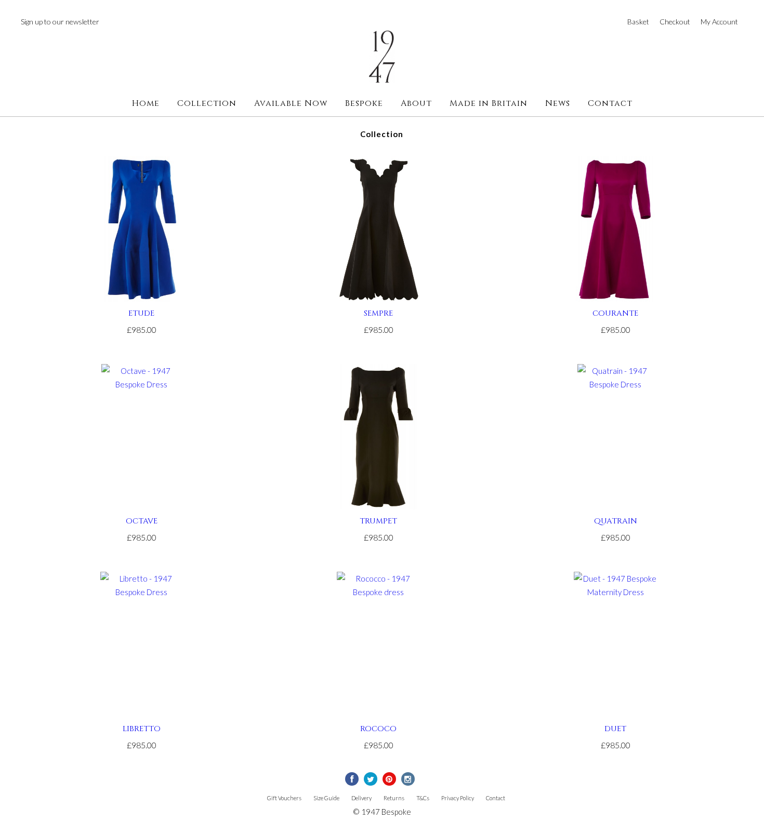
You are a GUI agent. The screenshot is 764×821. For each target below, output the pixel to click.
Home (146, 103)
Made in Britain (489, 103)
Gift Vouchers (284, 798)
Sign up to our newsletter (60, 21)
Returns (394, 798)
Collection (206, 103)
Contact (610, 103)
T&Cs (422, 798)
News (557, 103)
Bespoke (364, 103)
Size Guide (326, 798)
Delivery (361, 798)
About (416, 103)
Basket (638, 21)
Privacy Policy (457, 798)
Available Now (290, 103)
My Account (719, 21)
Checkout (675, 21)
